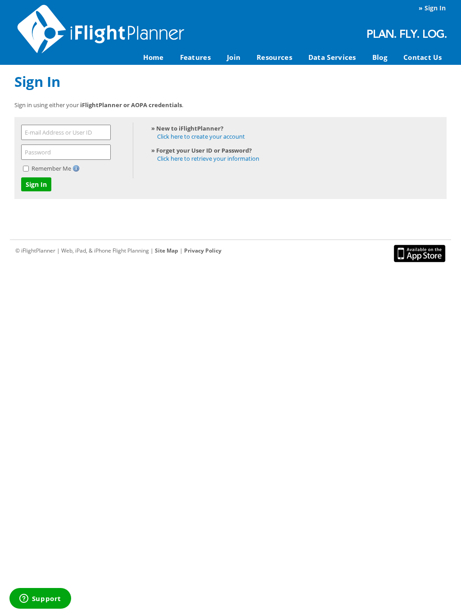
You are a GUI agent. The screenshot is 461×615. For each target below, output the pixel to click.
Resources (274, 57)
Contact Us (422, 57)
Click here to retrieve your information (208, 158)
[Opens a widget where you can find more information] (40, 599)
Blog (379, 57)
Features (195, 57)
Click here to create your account (201, 136)
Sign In (435, 8)
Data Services (332, 57)
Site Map (166, 250)
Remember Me (52, 168)
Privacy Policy (202, 250)
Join (233, 57)
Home (153, 57)
